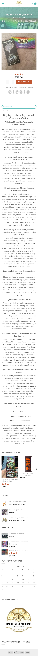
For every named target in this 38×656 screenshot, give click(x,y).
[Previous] (1, 473)
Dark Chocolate (25, 475)
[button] (3, 3)
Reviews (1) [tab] (7, 110)
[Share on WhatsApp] (10, 92)
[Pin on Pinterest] (24, 92)
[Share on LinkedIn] (28, 92)
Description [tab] (7, 107)
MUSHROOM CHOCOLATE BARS (23, 21)
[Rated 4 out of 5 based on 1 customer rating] (19, 74)
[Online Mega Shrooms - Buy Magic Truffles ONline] (19, 3)
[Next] (36, 473)
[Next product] (17, 24)
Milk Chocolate (7, 481)
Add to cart (24, 82)
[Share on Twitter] (17, 92)
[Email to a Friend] (20, 92)
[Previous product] (20, 24)
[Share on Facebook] (13, 92)
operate (6, 396)
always (23, 391)
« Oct (4, 594)
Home (4, 21)
